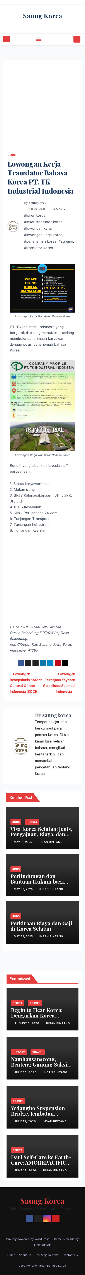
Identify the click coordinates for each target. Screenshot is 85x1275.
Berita (17, 1003)
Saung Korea (42, 15)
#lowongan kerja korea (43, 235)
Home (11, 1255)
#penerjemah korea (40, 241)
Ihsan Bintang (51, 842)
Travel (32, 822)
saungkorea (37, 203)
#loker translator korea (43, 222)
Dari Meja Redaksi (47, 1255)
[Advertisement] (42, 102)
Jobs (12, 155)
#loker (58, 208)
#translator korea (38, 248)
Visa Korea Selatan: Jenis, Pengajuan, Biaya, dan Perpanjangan (41, 834)
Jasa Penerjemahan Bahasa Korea (42, 1265)
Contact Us (70, 1255)
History (19, 1052)
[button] (69, 39)
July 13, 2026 (25, 1121)
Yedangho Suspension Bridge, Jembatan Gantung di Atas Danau (39, 1113)
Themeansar (42, 1244)
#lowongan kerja (38, 228)
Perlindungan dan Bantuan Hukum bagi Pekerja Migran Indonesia (37, 884)
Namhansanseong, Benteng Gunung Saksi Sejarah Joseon (39, 1064)
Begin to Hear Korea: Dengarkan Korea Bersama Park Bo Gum (38, 1015)
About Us (25, 1255)
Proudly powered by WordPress (28, 1239)
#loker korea (34, 215)
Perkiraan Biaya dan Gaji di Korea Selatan (41, 926)
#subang (66, 241)
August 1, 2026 (27, 1023)
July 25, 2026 (25, 1072)
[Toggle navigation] (39, 39)
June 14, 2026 (25, 1170)
